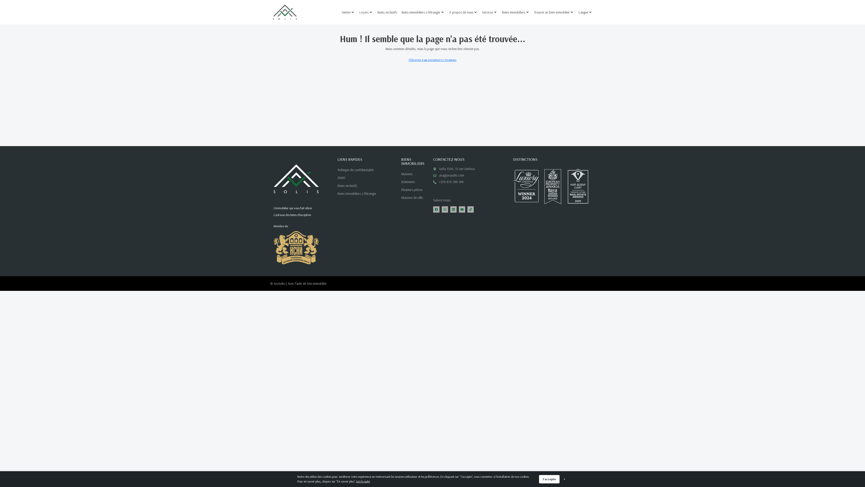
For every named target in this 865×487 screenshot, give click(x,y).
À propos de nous (461, 12)
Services (487, 12)
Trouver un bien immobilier (552, 12)
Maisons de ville (412, 197)
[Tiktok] (470, 209)
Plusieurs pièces (411, 190)
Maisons (406, 174)
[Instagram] (445, 209)
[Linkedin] (453, 209)
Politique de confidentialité (355, 170)
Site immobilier (317, 283)
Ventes (346, 12)
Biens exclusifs (387, 12)
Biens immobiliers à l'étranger (420, 12)
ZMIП (341, 178)
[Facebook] (436, 209)
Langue (583, 12)
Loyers (364, 12)
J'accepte (549, 479)
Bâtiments (408, 182)
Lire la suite (363, 481)
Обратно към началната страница (432, 60)
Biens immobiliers (513, 12)
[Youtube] (462, 209)
